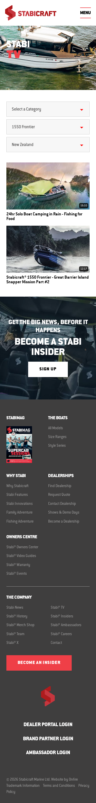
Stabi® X (12, 643)
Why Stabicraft (17, 486)
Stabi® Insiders (62, 617)
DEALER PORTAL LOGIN (48, 725)
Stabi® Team (15, 634)
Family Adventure (19, 513)
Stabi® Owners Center (22, 547)
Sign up (47, 369)
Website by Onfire (64, 780)
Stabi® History (16, 617)
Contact (56, 643)
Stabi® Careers (61, 634)
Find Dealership (59, 486)
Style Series (57, 446)
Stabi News (14, 608)
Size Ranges (57, 437)
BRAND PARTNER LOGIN (48, 739)
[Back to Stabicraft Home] (30, 13)
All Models (55, 428)
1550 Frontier (23, 127)
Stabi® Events (16, 574)
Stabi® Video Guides (21, 556)
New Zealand (22, 145)
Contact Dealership (62, 504)
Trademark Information (23, 786)
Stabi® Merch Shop (20, 625)
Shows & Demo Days (63, 513)
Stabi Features (17, 495)
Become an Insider (39, 663)
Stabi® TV (57, 608)
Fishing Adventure (20, 522)
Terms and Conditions (59, 786)
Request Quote (59, 495)
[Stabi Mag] (27, 444)
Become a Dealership (63, 522)
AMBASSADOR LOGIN (48, 753)
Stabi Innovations (19, 504)
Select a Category (26, 109)
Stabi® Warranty (18, 565)
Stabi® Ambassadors (66, 625)
